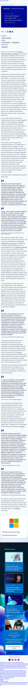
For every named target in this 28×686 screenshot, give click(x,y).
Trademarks (11, 683)
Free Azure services (13, 665)
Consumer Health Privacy (5, 682)
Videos (24, 673)
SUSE (24, 495)
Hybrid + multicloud (6, 38)
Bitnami (3, 295)
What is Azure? (3, 662)
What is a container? (4, 677)
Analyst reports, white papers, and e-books (14, 673)
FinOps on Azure (3, 666)
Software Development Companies (7, 670)
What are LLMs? (22, 676)
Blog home (7, 8)
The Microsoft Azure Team (10, 22)
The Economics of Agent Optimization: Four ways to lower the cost (13, 589)
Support (19, 667)
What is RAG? (11, 677)
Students (22, 671)
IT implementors (15, 42)
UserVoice (17, 508)
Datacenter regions (4, 663)
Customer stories (24, 663)
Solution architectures (12, 667)
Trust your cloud (11, 663)
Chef (23, 336)
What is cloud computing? (5, 674)
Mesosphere (19, 399)
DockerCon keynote (21, 247)
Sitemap (12, 682)
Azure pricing (6, 665)
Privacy (23, 682)
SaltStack (9, 465)
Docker (19, 352)
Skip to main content (4, 0)
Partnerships (4, 47)
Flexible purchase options (22, 665)
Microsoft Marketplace (18, 670)
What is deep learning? (8, 676)
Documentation (6, 671)
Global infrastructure (19, 662)
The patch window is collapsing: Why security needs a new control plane (13, 610)
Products (2, 665)
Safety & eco (15, 683)
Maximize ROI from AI (11, 666)
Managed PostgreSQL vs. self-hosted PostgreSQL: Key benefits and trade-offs (13, 568)
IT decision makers (6, 42)
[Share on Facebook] (8, 31)
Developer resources (16, 671)
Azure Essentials (18, 663)
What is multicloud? (15, 674)
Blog (10, 671)
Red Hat (22, 426)
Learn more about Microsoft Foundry (14, 647)
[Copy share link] (5, 31)
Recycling (21, 683)
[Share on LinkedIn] (12, 31)
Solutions (18, 666)
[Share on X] (10, 31)
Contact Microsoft (17, 682)
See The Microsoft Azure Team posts (9, 535)
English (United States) (4, 678)
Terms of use (5, 683)
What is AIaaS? (16, 676)
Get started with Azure (10, 662)
